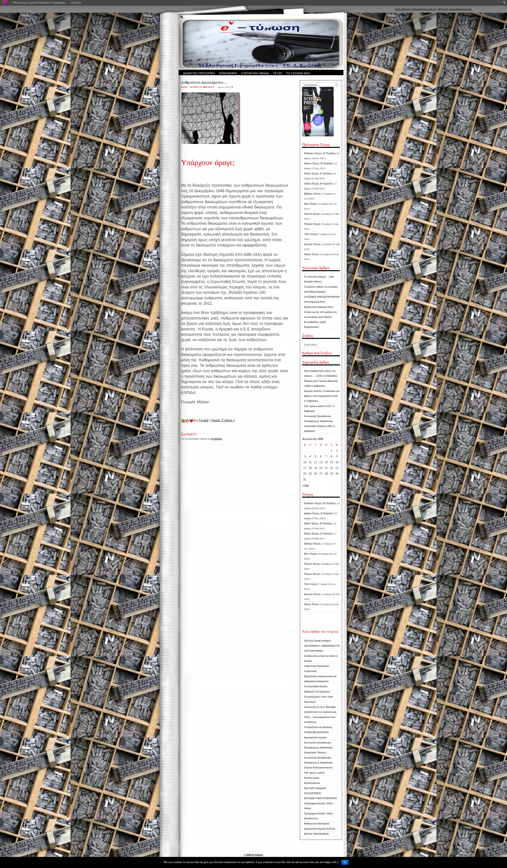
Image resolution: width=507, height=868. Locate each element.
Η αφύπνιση (310, 671)
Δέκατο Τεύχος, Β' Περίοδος (318, 163)
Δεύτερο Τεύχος (312, 244)
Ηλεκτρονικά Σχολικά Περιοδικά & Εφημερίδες (39, 2)
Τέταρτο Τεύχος (312, 224)
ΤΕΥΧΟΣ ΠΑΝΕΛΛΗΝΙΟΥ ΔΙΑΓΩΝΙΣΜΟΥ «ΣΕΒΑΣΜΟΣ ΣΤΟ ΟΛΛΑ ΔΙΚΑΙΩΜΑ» (322, 646)
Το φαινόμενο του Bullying (318, 727)
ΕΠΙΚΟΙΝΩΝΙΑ (228, 73)
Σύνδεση (76, 2)
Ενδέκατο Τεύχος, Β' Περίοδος (320, 153)
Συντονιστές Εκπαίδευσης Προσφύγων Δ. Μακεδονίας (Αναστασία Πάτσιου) (318, 747)
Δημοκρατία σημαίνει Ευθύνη (319, 828)
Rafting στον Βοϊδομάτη (316, 823)
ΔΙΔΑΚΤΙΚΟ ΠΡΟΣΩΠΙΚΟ (199, 73)
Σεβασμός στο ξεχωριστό (317, 691)
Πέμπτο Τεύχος (312, 214)
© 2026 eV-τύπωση (253, 855)
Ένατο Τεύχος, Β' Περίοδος (318, 173)
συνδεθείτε (216, 438)
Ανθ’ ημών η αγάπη (314, 772)
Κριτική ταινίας (312, 778)
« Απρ (306, 485)
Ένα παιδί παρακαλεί (315, 788)
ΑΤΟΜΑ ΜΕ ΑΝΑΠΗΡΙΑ (316, 732)
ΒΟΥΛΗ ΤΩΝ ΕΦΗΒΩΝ (316, 834)
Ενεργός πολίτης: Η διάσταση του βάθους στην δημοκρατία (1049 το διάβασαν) (322, 396)
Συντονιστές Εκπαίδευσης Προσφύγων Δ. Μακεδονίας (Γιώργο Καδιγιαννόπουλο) (318, 762)
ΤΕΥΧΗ (277, 73)
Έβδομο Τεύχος (312, 193)
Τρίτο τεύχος (310, 234)
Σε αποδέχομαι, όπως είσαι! (318, 696)
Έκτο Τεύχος (310, 204)
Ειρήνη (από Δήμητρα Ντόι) (318, 307)
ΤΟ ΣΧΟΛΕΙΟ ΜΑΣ (298, 73)
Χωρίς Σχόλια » (223, 420)
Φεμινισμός (310, 702)
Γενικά (204, 420)
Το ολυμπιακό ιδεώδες (316, 686)
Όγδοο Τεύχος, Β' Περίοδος (318, 183)
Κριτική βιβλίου (312, 783)
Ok (344, 862)
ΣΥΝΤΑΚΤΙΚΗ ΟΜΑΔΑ (255, 73)
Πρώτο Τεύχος (311, 254)
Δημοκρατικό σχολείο (315, 737)
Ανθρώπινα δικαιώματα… (317, 666)
